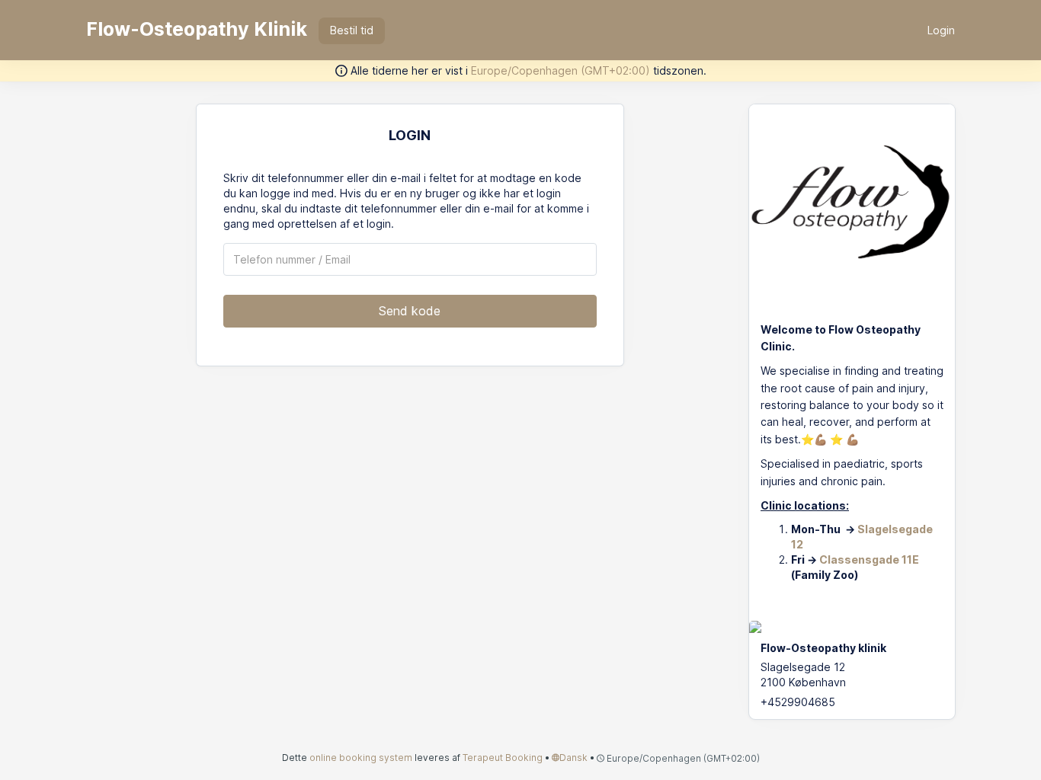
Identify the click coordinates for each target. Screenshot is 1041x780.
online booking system (360, 757)
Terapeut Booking (503, 757)
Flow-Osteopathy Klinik (196, 29)
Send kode (409, 310)
